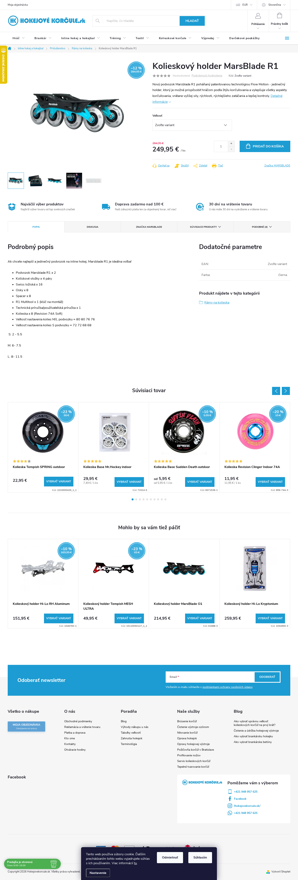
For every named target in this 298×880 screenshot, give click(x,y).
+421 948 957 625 (245, 792)
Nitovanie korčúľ (187, 733)
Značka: (277, 165)
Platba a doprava (74, 733)
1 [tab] (133, 499)
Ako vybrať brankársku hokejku (253, 736)
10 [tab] (165, 499)
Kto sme (69, 738)
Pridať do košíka (268, 146)
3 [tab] (140, 499)
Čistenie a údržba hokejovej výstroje (256, 731)
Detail (58, 481)
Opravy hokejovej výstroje (193, 744)
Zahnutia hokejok (131, 738)
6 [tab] (151, 499)
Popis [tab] (36, 227)
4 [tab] (144, 499)
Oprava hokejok (187, 738)
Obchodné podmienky (78, 721)
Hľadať (192, 21)
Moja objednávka (18, 5)
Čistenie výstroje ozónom (193, 727)
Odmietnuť (170, 857)
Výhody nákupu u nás (134, 727)
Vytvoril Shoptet (280, 872)
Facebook (240, 799)
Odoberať (267, 677)
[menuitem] (19, 38)
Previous (276, 391)
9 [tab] (162, 499)
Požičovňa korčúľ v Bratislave (195, 750)
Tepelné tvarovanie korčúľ (193, 767)
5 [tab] (147, 499)
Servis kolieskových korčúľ (193, 761)
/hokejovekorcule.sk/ (247, 806)
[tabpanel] (43, 447)
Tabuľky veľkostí (131, 733)
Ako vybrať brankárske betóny (253, 742)
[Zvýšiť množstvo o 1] (231, 143)
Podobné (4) (260, 227)
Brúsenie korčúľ (187, 721)
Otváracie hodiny (75, 750)
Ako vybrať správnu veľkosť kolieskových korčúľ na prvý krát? (254, 723)
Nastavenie (98, 873)
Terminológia (129, 744)
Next (286, 391)
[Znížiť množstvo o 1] (231, 149)
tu (135, 863)
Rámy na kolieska (216, 302)
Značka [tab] (149, 227)
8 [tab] (158, 499)
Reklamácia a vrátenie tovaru (82, 727)
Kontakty (70, 744)
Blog (123, 721)
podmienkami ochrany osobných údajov (228, 687)
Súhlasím (200, 857)
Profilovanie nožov (188, 755)
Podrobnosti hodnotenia (207, 75)
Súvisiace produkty (203, 227)
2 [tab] (136, 499)
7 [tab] (154, 499)
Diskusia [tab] (92, 227)
